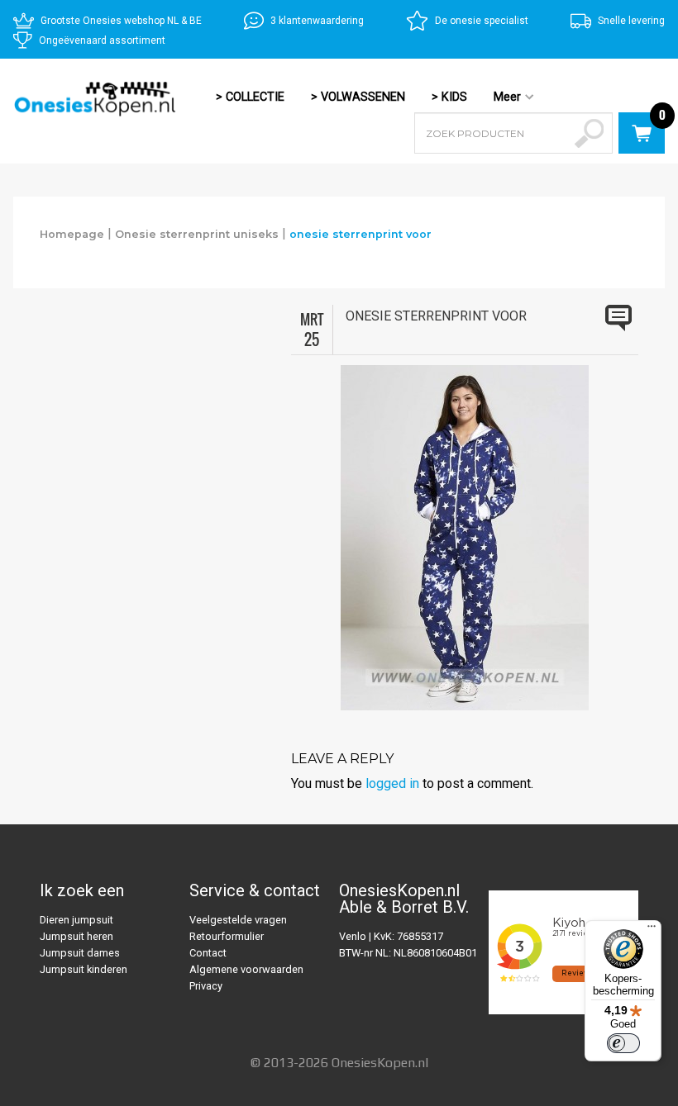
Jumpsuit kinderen (83, 969)
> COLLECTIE (250, 97)
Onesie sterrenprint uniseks (197, 234)
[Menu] (651, 930)
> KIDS (449, 97)
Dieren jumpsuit (76, 920)
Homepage (72, 234)
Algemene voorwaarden (246, 969)
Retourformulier (226, 936)
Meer (500, 98)
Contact (208, 953)
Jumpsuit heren (76, 936)
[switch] (623, 1043)
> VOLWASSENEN (358, 97)
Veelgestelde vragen (238, 920)
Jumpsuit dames (80, 953)
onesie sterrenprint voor (360, 234)
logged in (392, 783)
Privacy (205, 986)
